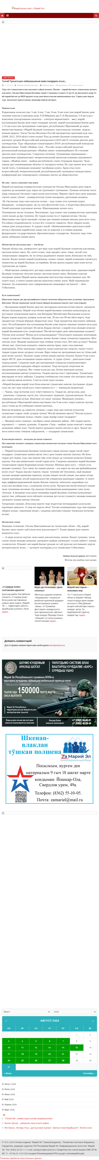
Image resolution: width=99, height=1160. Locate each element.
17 (9, 1054)
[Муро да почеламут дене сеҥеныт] (49, 576)
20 (49, 1054)
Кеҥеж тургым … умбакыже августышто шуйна (27, 1123)
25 (22, 1060)
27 (49, 1060)
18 (22, 1054)
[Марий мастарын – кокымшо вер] (82, 576)
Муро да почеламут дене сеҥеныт (49, 588)
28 (63, 1060)
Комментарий (48, 85)
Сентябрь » (89, 1073)
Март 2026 (10, 1109)
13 (49, 1047)
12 (36, 1047)
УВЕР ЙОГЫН (8, 77)
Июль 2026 (10, 1089)
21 (63, 1054)
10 (9, 1047)
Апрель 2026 (11, 1104)
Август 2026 (49, 1020)
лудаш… (5, 611)
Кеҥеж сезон (86, 1127)
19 (36, 1054)
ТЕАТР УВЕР (12, 1114)
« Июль (8, 1073)
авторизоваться (57, 645)
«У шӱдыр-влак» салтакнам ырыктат (13, 588)
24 (9, 1060)
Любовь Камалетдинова (27, 85)
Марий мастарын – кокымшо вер (78, 588)
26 (36, 1060)
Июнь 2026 (10, 1094)
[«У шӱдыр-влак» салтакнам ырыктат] (17, 576)
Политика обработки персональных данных (21, 1158)
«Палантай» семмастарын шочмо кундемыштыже (28, 1118)
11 (22, 1047)
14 (63, 1047)
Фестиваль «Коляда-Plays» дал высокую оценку (27, 1127)
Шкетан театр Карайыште (65, 1127)
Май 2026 (9, 1099)
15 (77, 1047)
